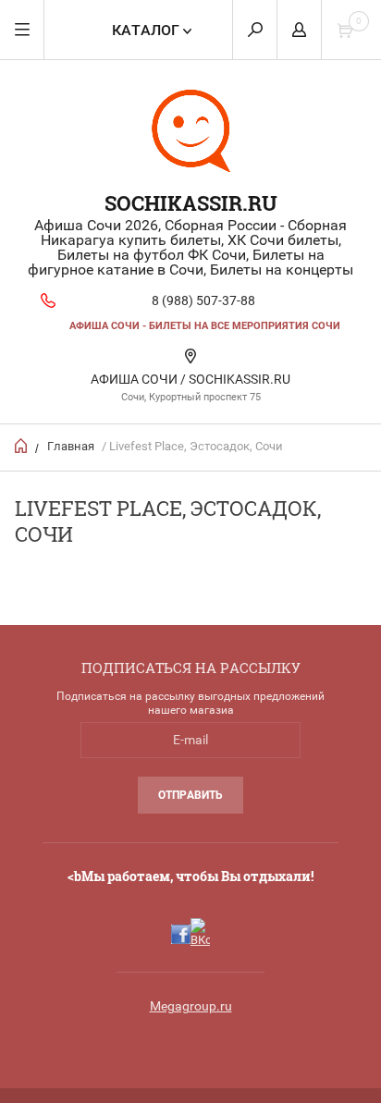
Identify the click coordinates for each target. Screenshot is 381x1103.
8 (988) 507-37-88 (203, 300)
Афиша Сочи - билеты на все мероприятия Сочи (204, 326)
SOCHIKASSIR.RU (190, 203)
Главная (70, 446)
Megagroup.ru (191, 1006)
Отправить (190, 795)
